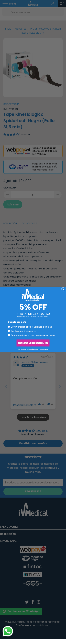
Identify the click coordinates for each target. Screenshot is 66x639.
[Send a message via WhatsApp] (8, 631)
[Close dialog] (63, 289)
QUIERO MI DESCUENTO (33, 343)
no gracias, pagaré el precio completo (33, 349)
